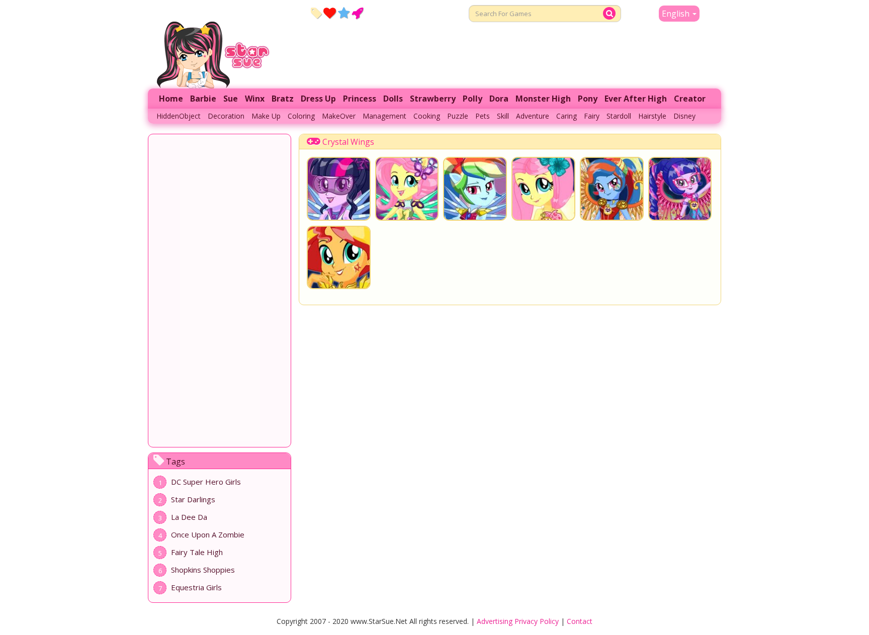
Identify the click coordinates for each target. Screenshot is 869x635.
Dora (498, 98)
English (676, 13)
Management (384, 116)
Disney (684, 116)
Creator (690, 98)
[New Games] (316, 12)
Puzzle (457, 116)
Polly (472, 98)
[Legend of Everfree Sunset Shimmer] (339, 258)
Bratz (283, 98)
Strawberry (433, 98)
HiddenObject (178, 116)
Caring (566, 116)
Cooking (426, 116)
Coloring (301, 116)
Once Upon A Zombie (207, 534)
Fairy (591, 116)
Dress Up (318, 98)
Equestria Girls (196, 587)
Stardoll (618, 116)
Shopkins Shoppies (203, 570)
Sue (230, 98)
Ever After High (635, 98)
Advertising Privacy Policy (518, 621)
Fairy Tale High (197, 552)
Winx (255, 98)
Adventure (532, 116)
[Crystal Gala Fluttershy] (543, 189)
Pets (482, 116)
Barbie (203, 98)
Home (171, 98)
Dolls (393, 98)
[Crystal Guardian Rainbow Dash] (475, 189)
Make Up (266, 116)
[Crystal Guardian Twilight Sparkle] (339, 189)
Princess (359, 98)
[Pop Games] (329, 12)
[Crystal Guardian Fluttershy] (407, 189)
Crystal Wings (348, 141)
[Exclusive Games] (344, 12)
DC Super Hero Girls (206, 482)
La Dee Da (189, 517)
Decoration (226, 116)
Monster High (543, 98)
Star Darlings (193, 499)
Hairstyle (652, 116)
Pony (587, 98)
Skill (503, 116)
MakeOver (339, 116)
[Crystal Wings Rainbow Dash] (612, 189)
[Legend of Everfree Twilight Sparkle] (680, 189)
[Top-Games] (357, 12)
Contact (579, 621)
